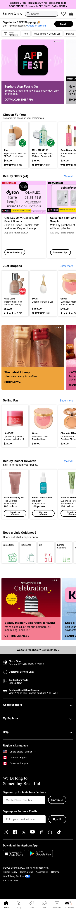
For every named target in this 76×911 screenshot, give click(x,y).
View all (68, 176)
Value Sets (8, 544)
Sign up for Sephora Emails (20, 811)
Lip (40, 544)
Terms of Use (26, 871)
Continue (57, 800)
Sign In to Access (15, 513)
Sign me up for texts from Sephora (24, 792)
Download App (14, 252)
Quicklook (9, 135)
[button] (14, 494)
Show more (66, 266)
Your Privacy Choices (13, 876)
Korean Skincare (61, 546)
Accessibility (42, 871)
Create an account (36, 25)
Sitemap (55, 871)
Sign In (63, 24)
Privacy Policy (10, 871)
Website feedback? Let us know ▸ (38, 650)
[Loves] (63, 14)
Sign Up (57, 819)
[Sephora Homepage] (12, 14)
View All (68, 461)
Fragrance (26, 544)
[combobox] (41, 14)
